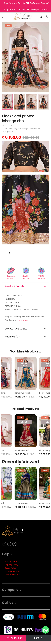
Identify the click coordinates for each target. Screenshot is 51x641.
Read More (23, 320)
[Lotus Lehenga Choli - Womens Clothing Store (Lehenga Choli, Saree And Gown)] (22, 16)
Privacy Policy (11, 561)
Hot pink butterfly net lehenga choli (31, 450)
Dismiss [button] (48, 3)
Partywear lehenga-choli (23, 128)
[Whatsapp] (45, 630)
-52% (45, 470)
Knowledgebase (12, 571)
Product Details (14, 286)
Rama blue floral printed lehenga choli (33, 393)
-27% (20, 470)
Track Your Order (12, 574)
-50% (20, 418)
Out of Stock (24, 364)
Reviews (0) (12, 336)
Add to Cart (17, 638)
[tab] (25, 286)
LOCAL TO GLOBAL (16, 328)
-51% (8, 26)
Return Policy (10, 568)
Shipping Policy (11, 564)
